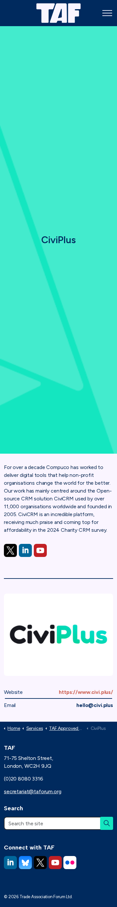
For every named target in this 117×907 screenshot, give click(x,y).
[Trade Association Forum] (58, 13)
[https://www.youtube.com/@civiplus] (40, 550)
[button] (106, 823)
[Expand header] (107, 13)
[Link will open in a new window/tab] (10, 550)
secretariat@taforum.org (32, 791)
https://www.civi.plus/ (86, 692)
